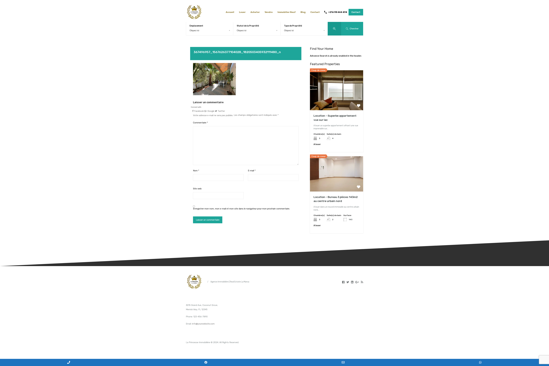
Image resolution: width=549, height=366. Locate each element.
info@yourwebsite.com (203, 323)
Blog (303, 12)
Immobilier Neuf (287, 12)
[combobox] (209, 30)
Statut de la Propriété (248, 26)
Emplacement (196, 26)
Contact (315, 12)
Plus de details (336, 102)
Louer (242, 12)
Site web (197, 188)
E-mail (252, 170)
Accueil (230, 12)
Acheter (255, 12)
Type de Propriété (293, 26)
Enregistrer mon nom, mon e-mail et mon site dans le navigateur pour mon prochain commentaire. (241, 208)
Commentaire (200, 122)
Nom (196, 170)
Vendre (269, 12)
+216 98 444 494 (337, 12)
